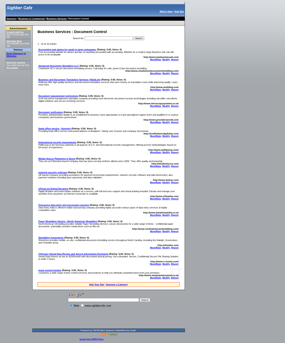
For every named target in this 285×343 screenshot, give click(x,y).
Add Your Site (96, 284)
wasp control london (49, 270)
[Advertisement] (82, 22)
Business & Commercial (31, 18)
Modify (166, 59)
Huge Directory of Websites (16, 54)
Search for (78, 38)
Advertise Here (14, 41)
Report (175, 59)
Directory (11, 18)
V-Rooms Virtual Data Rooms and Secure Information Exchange (73, 254)
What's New (166, 11)
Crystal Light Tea (15, 32)
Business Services (57, 18)
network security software (52, 172)
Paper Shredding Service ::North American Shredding (67, 221)
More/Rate (155, 59)
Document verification (50, 112)
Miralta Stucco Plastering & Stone (56, 158)
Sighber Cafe (19, 7)
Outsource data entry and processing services (63, 205)
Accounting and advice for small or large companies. (67, 49)
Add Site (179, 11)
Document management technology (58, 96)
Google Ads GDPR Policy (91, 339)
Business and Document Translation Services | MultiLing (69, 79)
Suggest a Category (117, 284)
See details (12, 68)
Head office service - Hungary (54, 128)
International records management (57, 142)
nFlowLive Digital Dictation (53, 188)
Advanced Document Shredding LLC (58, 66)
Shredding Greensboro (51, 237)
